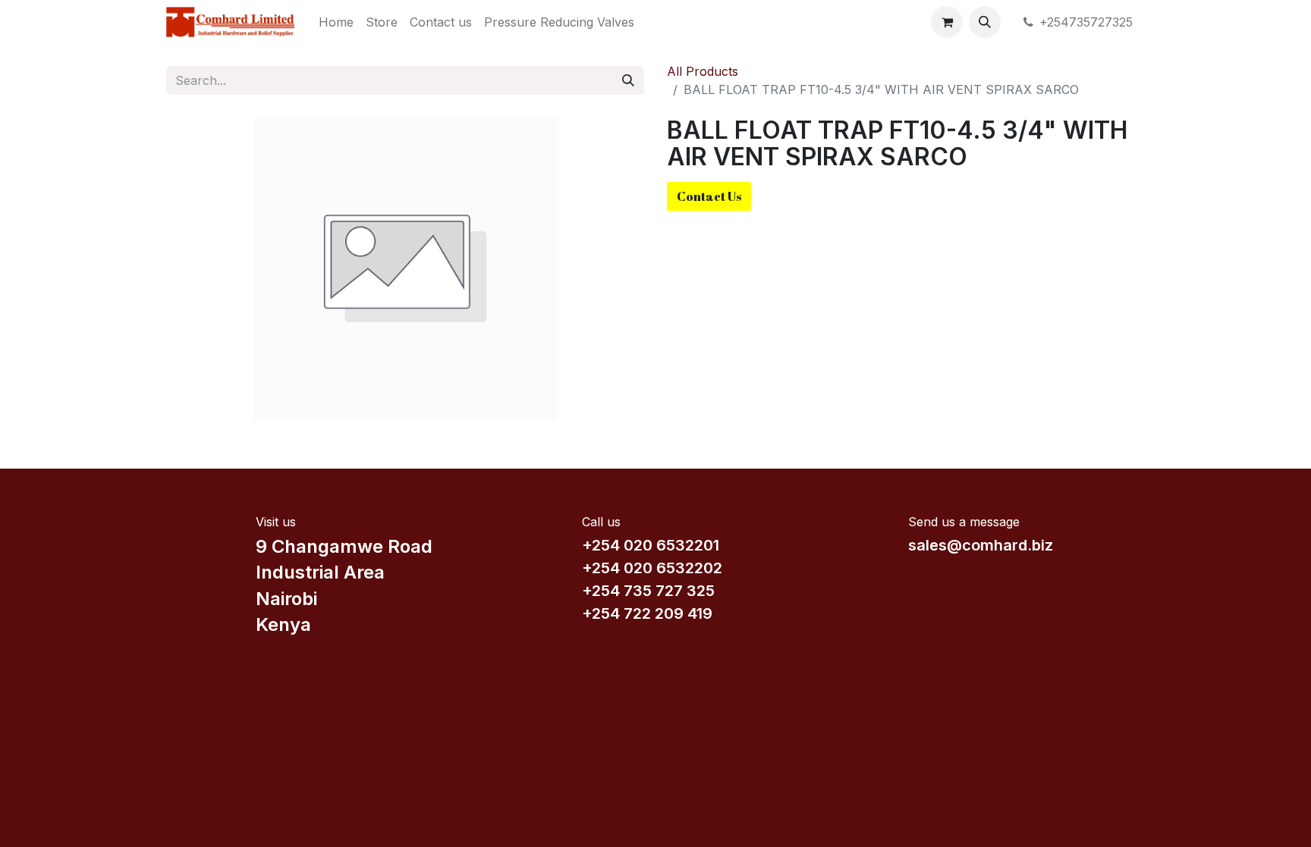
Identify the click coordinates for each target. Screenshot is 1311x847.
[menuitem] (336, 22)
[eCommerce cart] (947, 22)
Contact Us (709, 196)
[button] (985, 22)
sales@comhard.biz (980, 545)
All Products (702, 71)
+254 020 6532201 (650, 545)
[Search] (628, 80)
